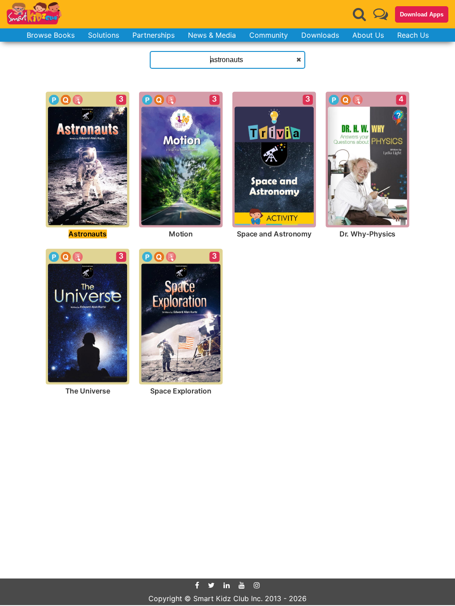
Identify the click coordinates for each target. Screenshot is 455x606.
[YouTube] (241, 585)
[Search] (359, 14)
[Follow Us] (381, 14)
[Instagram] (256, 585)
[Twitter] (211, 585)
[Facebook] (197, 585)
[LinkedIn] (226, 585)
